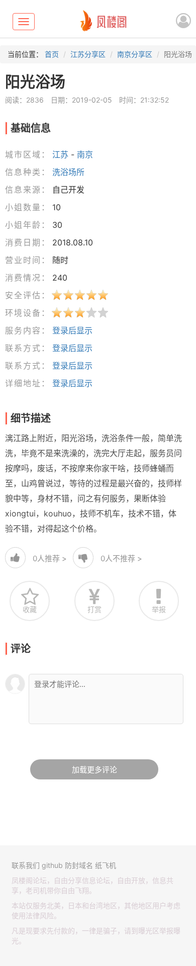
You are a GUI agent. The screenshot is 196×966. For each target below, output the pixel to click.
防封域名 (79, 865)
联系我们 (26, 865)
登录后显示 (72, 330)
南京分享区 (134, 54)
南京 (85, 154)
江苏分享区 (88, 54)
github (52, 865)
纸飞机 (105, 865)
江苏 (60, 154)
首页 (52, 54)
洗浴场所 (68, 172)
